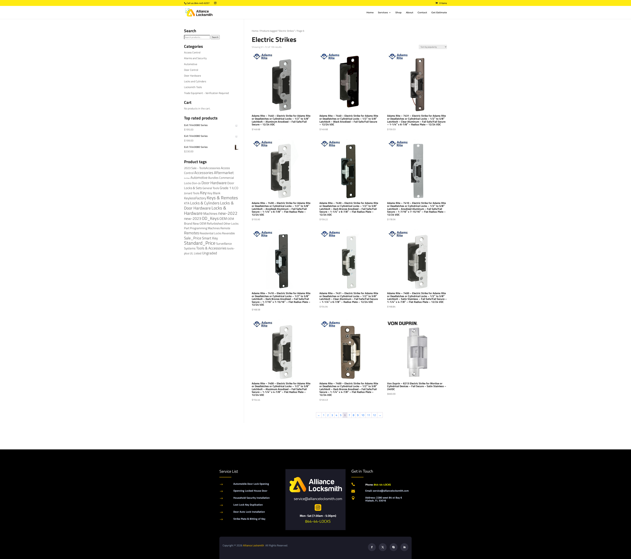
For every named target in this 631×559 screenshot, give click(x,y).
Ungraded (209, 253)
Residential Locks (210, 233)
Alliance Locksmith (254, 545)
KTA (186, 203)
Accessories (203, 172)
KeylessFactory (195, 198)
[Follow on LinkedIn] (404, 547)
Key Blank (213, 193)
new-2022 (227, 213)
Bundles (213, 177)
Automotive (190, 64)
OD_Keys (210, 218)
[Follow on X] (383, 547)
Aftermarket (224, 172)
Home (370, 12)
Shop (398, 12)
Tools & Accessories (211, 248)
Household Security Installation (251, 498)
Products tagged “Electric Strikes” (277, 31)
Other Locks (230, 223)
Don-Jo (196, 183)
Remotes (191, 233)
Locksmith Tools (193, 87)
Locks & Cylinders (204, 203)
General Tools (210, 188)
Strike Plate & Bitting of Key (249, 519)
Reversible (228, 233)
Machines (210, 213)
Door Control (191, 70)
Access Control (192, 52)
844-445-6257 (202, 3)
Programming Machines (205, 228)
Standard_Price (199, 242)
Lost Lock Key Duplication (248, 505)
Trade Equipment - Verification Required (206, 93)
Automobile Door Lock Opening (251, 484)
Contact (422, 12)
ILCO (235, 187)
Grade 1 (225, 187)
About (409, 12)
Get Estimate (439, 12)
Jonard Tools (191, 193)
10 (362, 415)
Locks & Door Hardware (209, 205)
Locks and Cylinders (195, 81)
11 (368, 415)
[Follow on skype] (393, 547)
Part (186, 228)
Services (383, 12)
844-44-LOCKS (318, 521)
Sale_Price (192, 238)
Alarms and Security (195, 58)
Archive (187, 178)
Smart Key (210, 238)
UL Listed (195, 253)
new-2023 (192, 218)
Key (203, 192)
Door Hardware (192, 76)
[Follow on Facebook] (372, 547)
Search (215, 37)
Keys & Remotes (222, 197)
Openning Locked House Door (250, 491)
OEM (223, 218)
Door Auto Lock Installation (249, 512)
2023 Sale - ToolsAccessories (202, 168)
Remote (225, 228)
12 (374, 415)
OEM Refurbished (211, 223)
